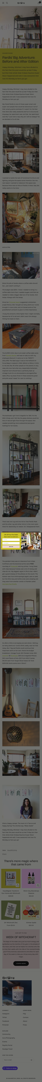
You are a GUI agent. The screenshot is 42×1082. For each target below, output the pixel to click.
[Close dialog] (40, 534)
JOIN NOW (11, 546)
